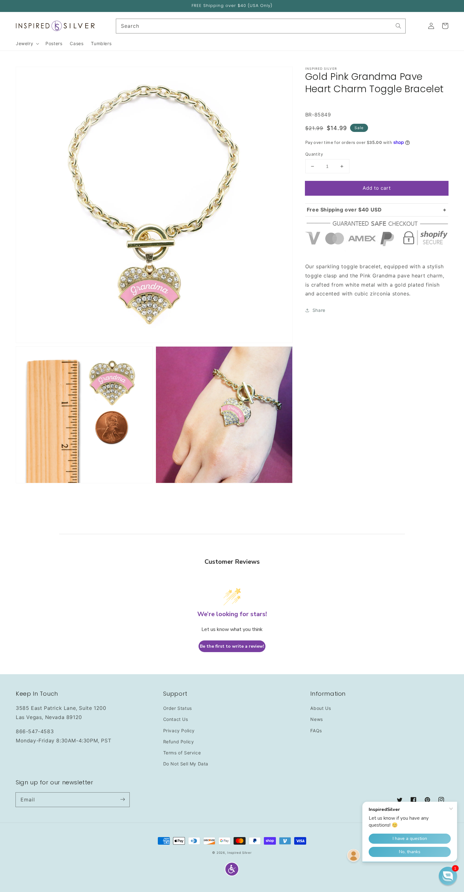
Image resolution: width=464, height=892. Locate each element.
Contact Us (175, 719)
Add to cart (377, 188)
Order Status (177, 708)
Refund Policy (178, 741)
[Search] (398, 26)
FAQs (316, 730)
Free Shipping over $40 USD (344, 209)
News (316, 719)
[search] (261, 26)
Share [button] (318, 310)
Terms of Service (182, 752)
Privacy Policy (179, 730)
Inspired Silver (239, 852)
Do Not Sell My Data (185, 763)
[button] (232, 869)
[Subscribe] (122, 799)
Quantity (314, 154)
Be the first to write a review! (232, 646)
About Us (320, 708)
